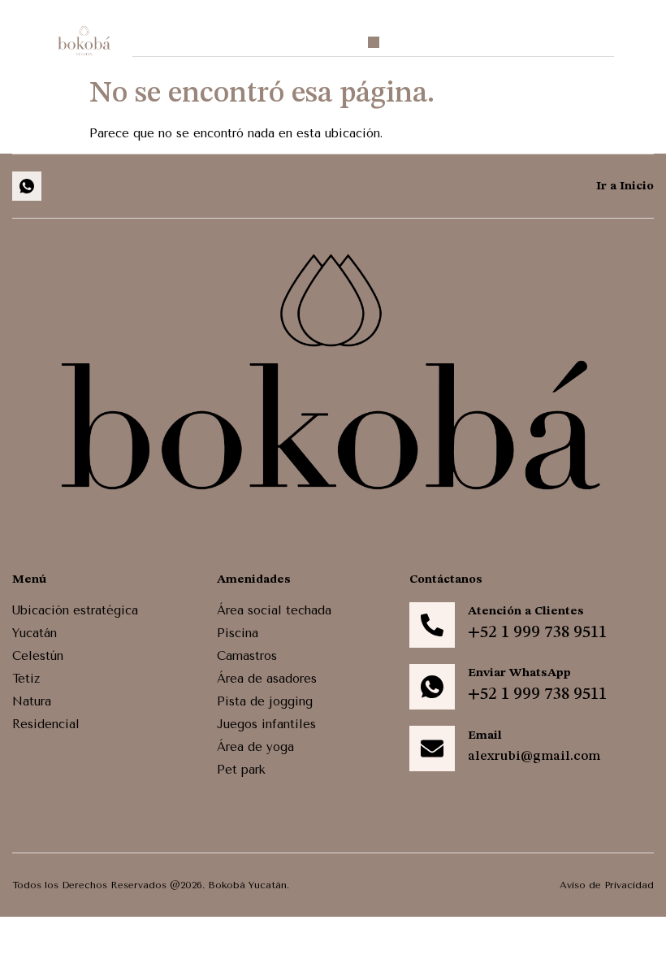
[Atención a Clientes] (432, 625)
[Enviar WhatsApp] (432, 686)
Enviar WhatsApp (519, 673)
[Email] (432, 748)
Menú (29, 580)
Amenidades (254, 580)
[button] (373, 42)
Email (485, 736)
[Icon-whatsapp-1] (26, 186)
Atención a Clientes (526, 611)
